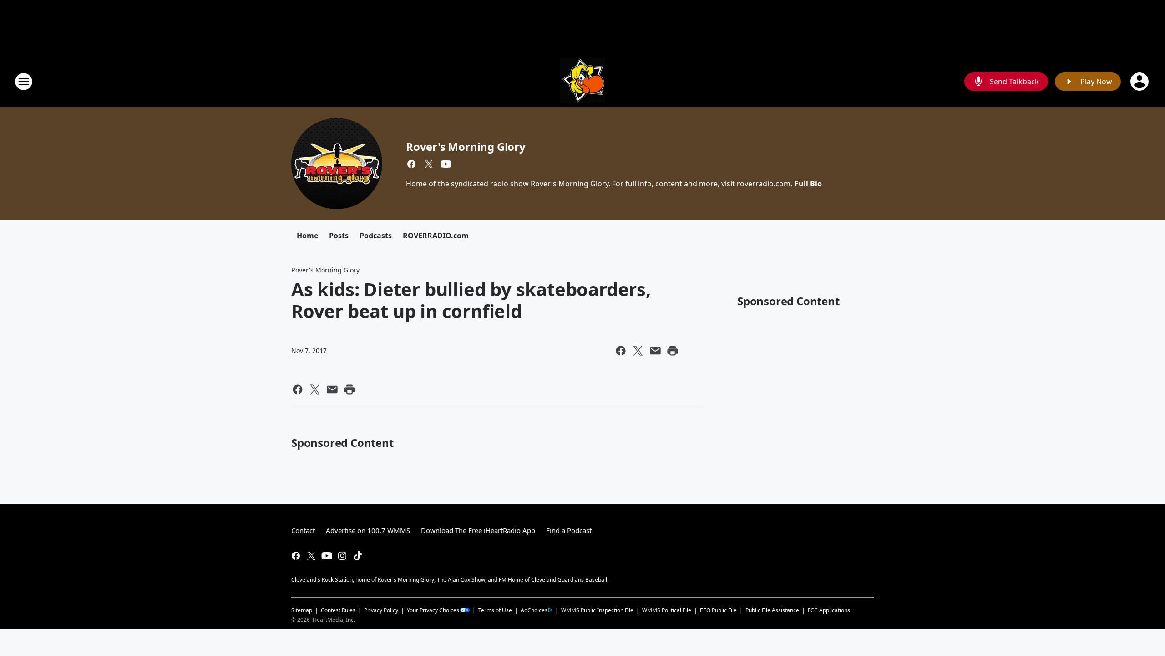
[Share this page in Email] (655, 350)
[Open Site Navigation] (24, 81)
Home (307, 236)
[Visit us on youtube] (446, 164)
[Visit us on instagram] (342, 555)
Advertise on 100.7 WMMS (368, 530)
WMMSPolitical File (666, 610)
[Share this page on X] (638, 350)
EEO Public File (718, 610)
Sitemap (301, 610)
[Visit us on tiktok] (357, 555)
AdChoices (534, 610)
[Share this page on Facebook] (620, 350)
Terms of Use (495, 610)
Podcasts (376, 236)
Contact (303, 530)
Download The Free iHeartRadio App (478, 530)
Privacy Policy (381, 610)
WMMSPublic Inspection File (597, 610)
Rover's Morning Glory (466, 146)
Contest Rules (338, 610)
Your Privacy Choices (433, 610)
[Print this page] (672, 350)
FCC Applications (829, 610)
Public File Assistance (772, 610)
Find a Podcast (569, 530)
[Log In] (1140, 81)
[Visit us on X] (428, 164)
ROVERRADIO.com (436, 236)
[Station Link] (582, 81)
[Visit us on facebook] (411, 164)
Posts (339, 236)
